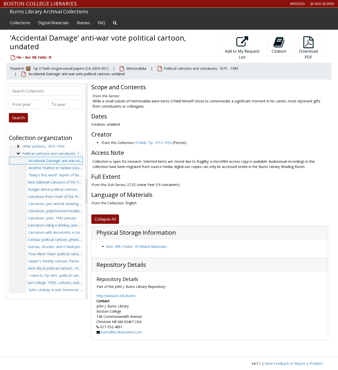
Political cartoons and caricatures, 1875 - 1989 (201, 68)
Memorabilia (136, 68)
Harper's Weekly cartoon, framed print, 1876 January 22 (72, 261)
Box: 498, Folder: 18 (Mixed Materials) (136, 246)
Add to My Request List (242, 54)
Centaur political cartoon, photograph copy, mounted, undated (78, 239)
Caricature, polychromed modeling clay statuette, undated (74, 210)
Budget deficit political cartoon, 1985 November (66, 189)
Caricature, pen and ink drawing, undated (60, 203)
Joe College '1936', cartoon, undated (57, 282)
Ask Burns (324, 3)
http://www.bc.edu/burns (116, 295)
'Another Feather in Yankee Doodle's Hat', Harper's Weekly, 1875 (80, 167)
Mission (297, 3)
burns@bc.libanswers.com (121, 332)
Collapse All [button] (105, 219)
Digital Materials (53, 22)
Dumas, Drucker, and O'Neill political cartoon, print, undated (76, 246)
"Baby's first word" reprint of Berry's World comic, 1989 (72, 175)
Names (83, 22)
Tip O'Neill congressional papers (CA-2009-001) (70, 68)
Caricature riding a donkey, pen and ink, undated (66, 225)
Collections (20, 22)
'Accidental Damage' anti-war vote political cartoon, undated (76, 160)
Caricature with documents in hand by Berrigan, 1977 (70, 232)
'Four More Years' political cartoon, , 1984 (77, 254)
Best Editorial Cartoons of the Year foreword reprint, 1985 (74, 182)
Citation (279, 51)
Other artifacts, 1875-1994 (43, 146)
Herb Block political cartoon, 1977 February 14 (65, 268)
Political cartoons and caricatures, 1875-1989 (58, 153)
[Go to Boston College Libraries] (40, 3)
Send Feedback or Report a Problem (294, 363)
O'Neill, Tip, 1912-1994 (153, 142)
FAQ (101, 22)
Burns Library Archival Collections (49, 11)
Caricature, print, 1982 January (52, 218)
